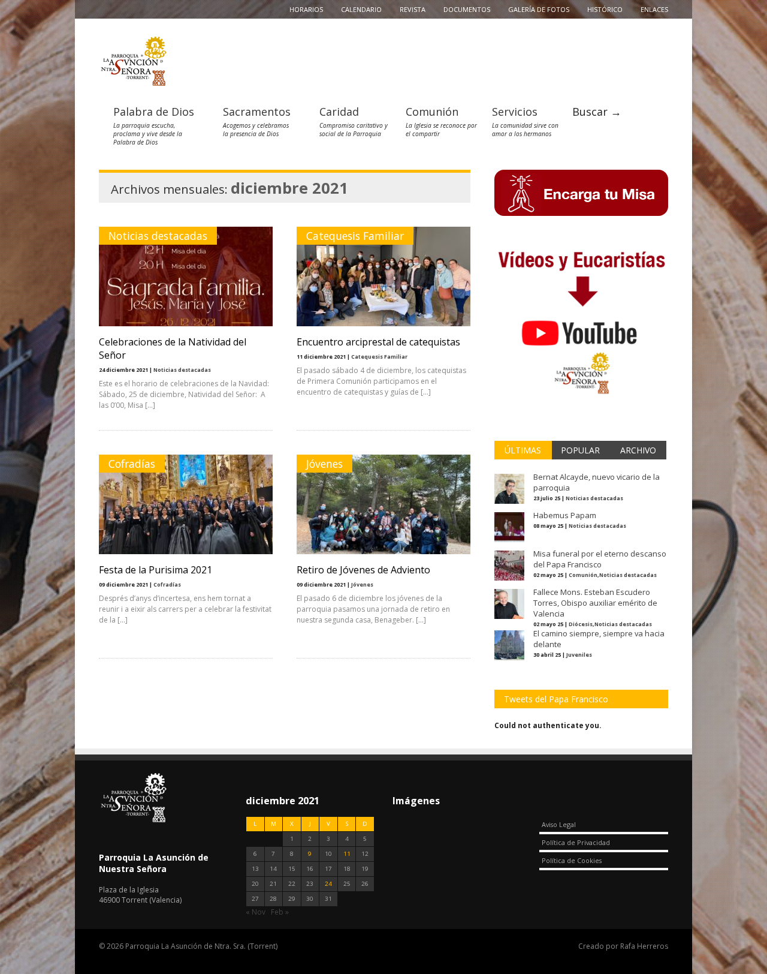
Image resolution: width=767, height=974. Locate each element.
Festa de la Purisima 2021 (155, 569)
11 (347, 854)
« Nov (255, 912)
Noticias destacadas (157, 236)
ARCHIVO (638, 450)
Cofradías (131, 463)
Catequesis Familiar (355, 236)
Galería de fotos (538, 9)
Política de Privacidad (576, 842)
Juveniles (579, 655)
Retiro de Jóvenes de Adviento (363, 569)
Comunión (432, 111)
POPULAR (580, 450)
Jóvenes (324, 463)
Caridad (339, 111)
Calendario (361, 9)
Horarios (306, 9)
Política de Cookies (572, 860)
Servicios (514, 111)
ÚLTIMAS (523, 450)
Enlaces (654, 9)
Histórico (605, 9)
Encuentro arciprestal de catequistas (378, 341)
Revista (412, 9)
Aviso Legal (559, 824)
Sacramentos (257, 111)
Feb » (280, 912)
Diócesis (581, 624)
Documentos (466, 9)
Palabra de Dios (153, 111)
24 (328, 884)
